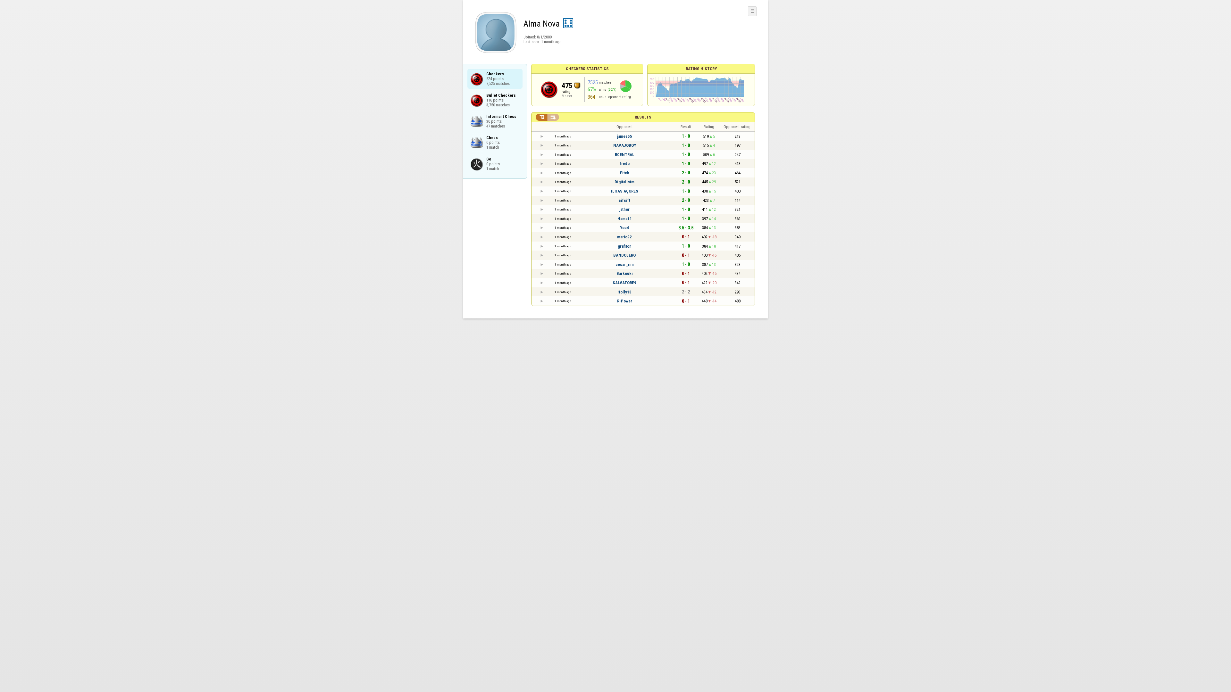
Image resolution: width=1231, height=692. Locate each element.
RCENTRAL (624, 154)
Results (643, 117)
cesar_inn (625, 264)
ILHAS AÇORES (624, 191)
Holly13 (624, 292)
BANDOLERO (624, 255)
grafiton (625, 246)
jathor (624, 209)
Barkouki (624, 273)
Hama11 (624, 218)
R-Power (624, 301)
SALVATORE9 (624, 282)
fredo (625, 163)
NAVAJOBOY (624, 145)
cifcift (624, 200)
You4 (624, 227)
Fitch (624, 172)
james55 (624, 136)
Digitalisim (624, 181)
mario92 (624, 237)
